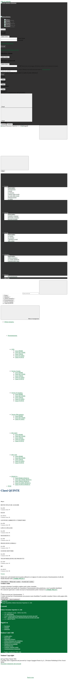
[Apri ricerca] (53, 132)
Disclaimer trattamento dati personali (11, 663)
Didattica (6, 297)
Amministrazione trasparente (12, 649)
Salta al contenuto (6, 1)
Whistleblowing (8, 645)
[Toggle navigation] (15, 163)
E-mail (19, 66)
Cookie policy (8, 636)
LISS (13, 349)
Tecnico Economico (17, 393)
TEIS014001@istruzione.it (22, 616)
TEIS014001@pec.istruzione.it (23, 617)
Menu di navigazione (33, 318)
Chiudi (3, 79)
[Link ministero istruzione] (8, 3)
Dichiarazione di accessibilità (12, 642)
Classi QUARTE (19, 355)
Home (6, 295)
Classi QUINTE (19, 357)
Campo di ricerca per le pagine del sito (11, 293)
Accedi (3, 29)
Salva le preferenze (14, 599)
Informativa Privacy (9, 639)
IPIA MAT (14, 433)
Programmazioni (8, 300)
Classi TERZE (19, 354)
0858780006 (10, 614)
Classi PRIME (19, 351)
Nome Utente (21, 38)
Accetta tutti (27, 581)
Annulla (3, 124)
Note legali (7, 637)
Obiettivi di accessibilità (11, 644)
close (2, 171)
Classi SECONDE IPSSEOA (23, 479)
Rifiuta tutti (15, 581)
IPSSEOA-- (14, 476)
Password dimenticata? (7, 43)
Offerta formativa (9, 298)
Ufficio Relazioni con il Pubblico (13, 641)
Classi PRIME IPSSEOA (22, 478)
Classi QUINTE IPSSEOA (22, 484)
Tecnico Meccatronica (17, 414)
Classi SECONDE (20, 352)
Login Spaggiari (46, 69)
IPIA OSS (14, 455)
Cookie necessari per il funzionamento (11, 594)
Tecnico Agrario (8, 301)
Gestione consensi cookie (11, 647)
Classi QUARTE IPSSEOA (23, 483)
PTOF (9, 486)
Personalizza (4, 581)
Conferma (9, 124)
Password (20, 40)
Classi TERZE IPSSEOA (22, 481)
